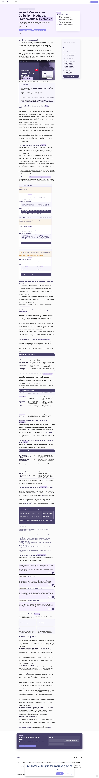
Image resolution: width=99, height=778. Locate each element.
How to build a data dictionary (33, 600)
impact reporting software (49, 292)
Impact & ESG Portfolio (76, 767)
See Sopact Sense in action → (39, 30)
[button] (17, 1)
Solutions (17, 1)
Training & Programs (76, 768)
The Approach (32, 1)
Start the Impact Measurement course (55, 740)
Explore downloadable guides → (25, 33)
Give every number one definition (71, 740)
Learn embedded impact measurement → (27, 745)
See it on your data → (71, 76)
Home (11, 1)
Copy (50, 572)
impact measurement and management (46, 300)
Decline (68, 773)
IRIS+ (29, 429)
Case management (22, 396)
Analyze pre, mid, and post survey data (35, 588)
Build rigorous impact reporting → (26, 30)
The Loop (25, 1)
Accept (60, 773)
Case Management (76, 764)
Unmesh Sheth (24, 26)
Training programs (22, 409)
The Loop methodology (32, 576)
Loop (42, 495)
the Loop (31, 120)
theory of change (37, 327)
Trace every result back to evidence (56, 743)
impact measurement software (24, 306)
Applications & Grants (76, 765)
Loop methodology (40, 120)
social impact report (38, 292)
